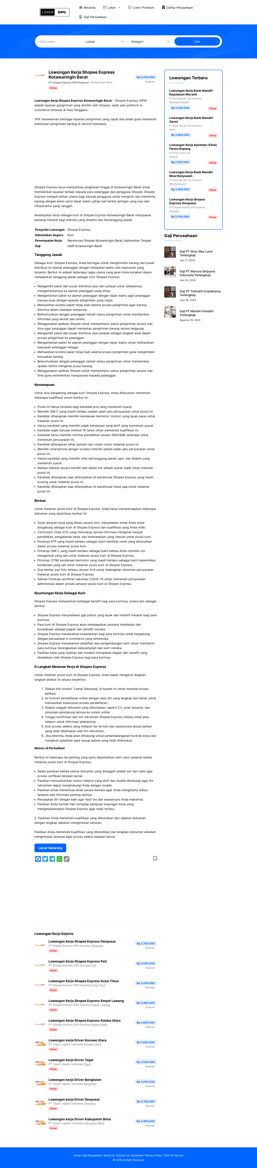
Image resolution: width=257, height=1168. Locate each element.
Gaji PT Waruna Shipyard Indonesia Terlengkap (197, 273)
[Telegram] (52, 859)
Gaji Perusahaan (95, 17)
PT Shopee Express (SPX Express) (69, 82)
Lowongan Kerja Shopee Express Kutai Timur (84, 981)
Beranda (89, 7)
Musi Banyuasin (177, 183)
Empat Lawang (101, 1004)
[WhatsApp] (59, 859)
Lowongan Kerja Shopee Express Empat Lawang (86, 1001)
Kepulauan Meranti (179, 102)
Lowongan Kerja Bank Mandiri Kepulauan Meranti (191, 92)
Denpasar (97, 945)
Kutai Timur (99, 985)
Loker (112, 7)
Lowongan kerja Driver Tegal (71, 1060)
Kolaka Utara (99, 1024)
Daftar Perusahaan (180, 7)
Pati (94, 965)
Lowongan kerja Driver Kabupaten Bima (80, 1119)
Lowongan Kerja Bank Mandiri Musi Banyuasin (191, 174)
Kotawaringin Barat (102, 82)
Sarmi (172, 129)
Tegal (87, 1064)
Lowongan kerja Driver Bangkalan (75, 1080)
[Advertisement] (95, 157)
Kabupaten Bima (94, 1123)
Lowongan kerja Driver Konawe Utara (77, 1040)
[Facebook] (38, 859)
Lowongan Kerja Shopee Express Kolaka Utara (85, 1020)
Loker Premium (143, 7)
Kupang (173, 156)
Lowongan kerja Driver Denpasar (74, 1099)
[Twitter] (45, 859)
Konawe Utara (92, 1044)
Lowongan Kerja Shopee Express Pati (78, 961)
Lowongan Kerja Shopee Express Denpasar (82, 941)
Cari (197, 41)
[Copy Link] (66, 859)
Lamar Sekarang (50, 848)
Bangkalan (90, 1083)
